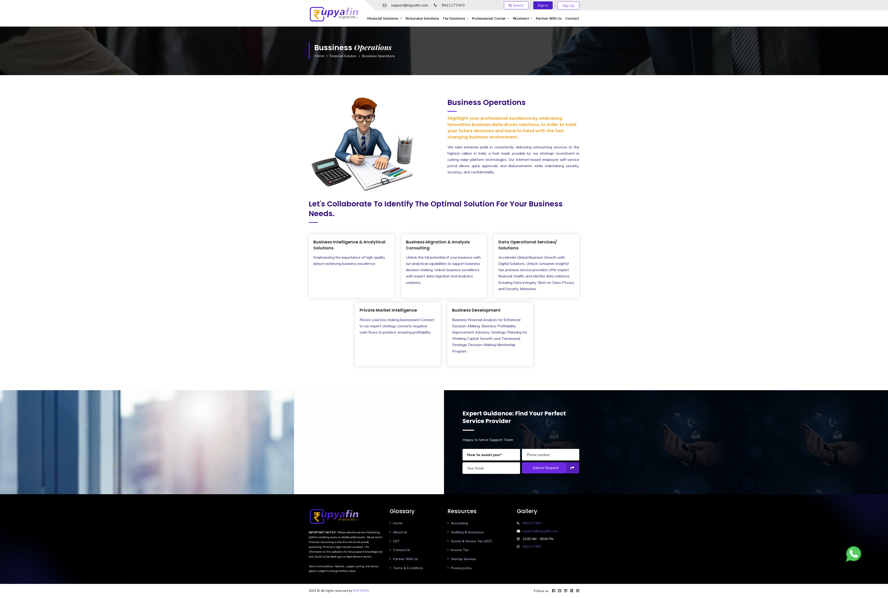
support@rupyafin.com (409, 5)
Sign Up (568, 5)
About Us (400, 532)
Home (319, 55)
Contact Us (401, 550)
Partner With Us (549, 18)
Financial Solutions (382, 18)
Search (518, 5)
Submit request (546, 468)
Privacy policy (461, 568)
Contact (572, 18)
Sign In (543, 5)
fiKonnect (521, 18)
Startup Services (463, 559)
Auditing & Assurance (467, 532)
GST (396, 541)
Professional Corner (489, 18)
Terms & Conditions (408, 568)
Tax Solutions (454, 18)
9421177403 (453, 5)
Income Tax (460, 550)
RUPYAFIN (361, 591)
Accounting (459, 523)
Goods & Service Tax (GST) (471, 541)
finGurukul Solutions (422, 18)
